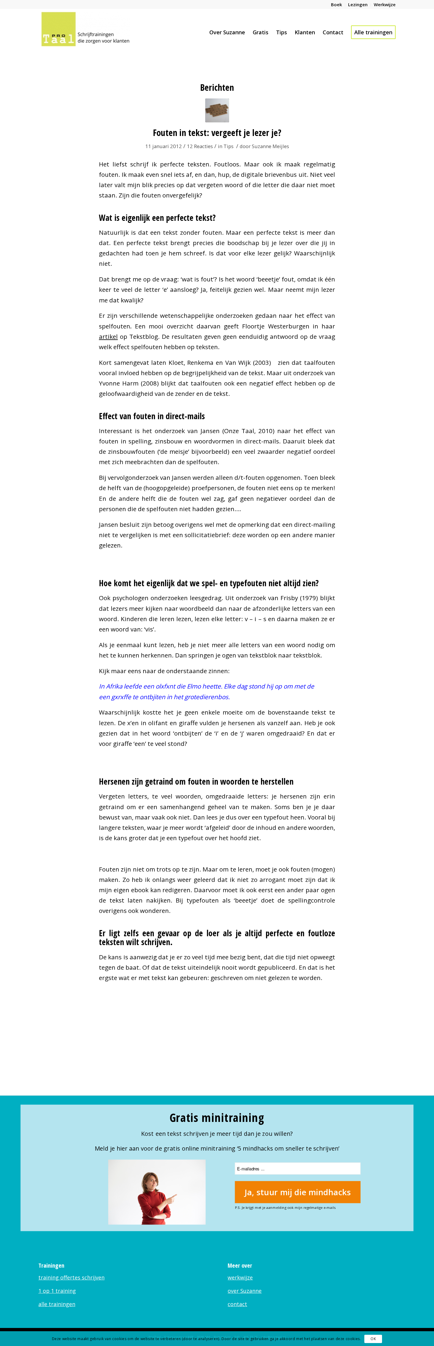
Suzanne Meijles (270, 146)
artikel (108, 336)
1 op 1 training (57, 1290)
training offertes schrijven (71, 1277)
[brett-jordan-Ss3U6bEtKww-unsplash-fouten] (217, 110)
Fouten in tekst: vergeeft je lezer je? (217, 133)
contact (237, 1304)
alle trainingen (56, 1304)
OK (373, 1338)
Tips (228, 146)
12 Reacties (200, 146)
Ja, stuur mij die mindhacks (298, 1192)
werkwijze (240, 1277)
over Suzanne (245, 1290)
